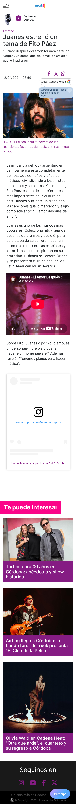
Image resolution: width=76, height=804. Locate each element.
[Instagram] (21, 783)
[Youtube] (33, 783)
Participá (60, 794)
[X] (54, 783)
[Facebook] (44, 783)
